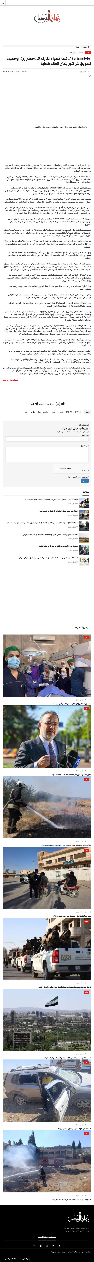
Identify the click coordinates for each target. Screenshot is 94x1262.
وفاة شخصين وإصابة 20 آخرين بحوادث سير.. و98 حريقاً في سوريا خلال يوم (66, 845)
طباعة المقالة (7, 71)
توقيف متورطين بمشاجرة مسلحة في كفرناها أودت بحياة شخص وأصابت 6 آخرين (51, 499)
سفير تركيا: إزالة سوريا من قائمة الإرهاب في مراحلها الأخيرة (58, 546)
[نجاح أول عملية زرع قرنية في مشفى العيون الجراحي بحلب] (47, 696)
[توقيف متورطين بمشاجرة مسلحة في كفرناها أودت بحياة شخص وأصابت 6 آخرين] (84, 507)
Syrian (69, 412)
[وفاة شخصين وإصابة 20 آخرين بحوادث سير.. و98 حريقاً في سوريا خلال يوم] (47, 837)
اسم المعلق (84, 435)
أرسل (85, 480)
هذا (39, 412)
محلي (77, 47)
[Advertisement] (47, 156)
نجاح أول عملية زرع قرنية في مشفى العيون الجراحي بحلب (72, 704)
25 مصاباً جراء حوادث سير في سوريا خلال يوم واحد (74, 1129)
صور (59, 1252)
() (58, 403)
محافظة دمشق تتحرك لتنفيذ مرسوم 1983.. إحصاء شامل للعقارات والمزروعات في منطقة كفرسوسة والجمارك (42, 523)
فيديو (63, 1252)
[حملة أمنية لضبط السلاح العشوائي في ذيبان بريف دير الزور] (84, 519)
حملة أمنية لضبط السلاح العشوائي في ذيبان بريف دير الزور (58, 511)
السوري (60, 412)
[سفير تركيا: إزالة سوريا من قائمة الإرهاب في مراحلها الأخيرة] (84, 554)
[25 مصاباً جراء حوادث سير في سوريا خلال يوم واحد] (47, 1121)
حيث (53, 412)
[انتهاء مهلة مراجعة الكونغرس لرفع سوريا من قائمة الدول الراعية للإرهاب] (47, 1050)
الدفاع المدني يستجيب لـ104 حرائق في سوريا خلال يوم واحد (71, 1199)
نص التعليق (85, 445)
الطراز (33, 412)
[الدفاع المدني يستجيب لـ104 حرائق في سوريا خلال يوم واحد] (47, 1191)
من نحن (81, 1252)
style (78, 412)
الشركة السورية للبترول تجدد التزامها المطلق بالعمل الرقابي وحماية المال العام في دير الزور (48, 558)
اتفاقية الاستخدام (72, 1252)
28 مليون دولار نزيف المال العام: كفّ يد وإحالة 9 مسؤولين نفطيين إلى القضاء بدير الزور (50, 535)
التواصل (46, 412)
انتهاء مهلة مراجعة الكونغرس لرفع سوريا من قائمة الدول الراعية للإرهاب (67, 1058)
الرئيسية (85, 47)
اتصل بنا (53, 1252)
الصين (26, 412)
